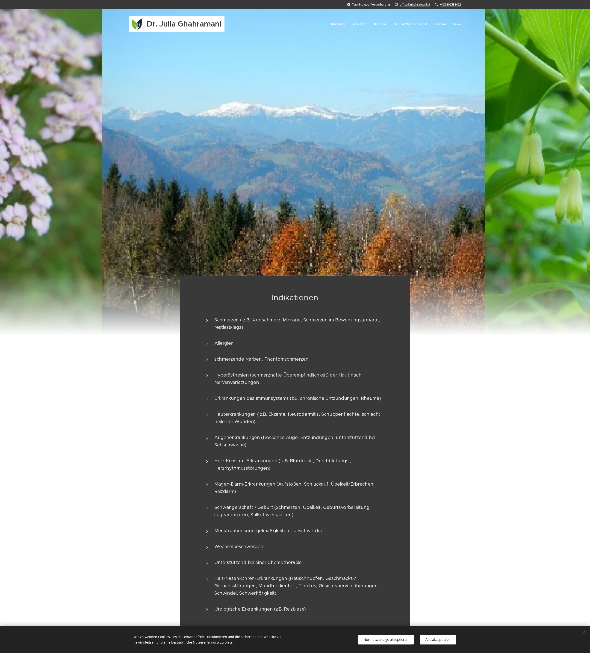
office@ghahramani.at (415, 4)
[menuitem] (339, 24)
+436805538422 (450, 4)
